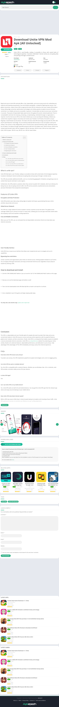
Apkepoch (40, 698)
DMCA (20, 700)
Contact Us (32, 700)
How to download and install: (9, 153)
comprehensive (34, 341)
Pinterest (37, 70)
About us (15, 700)
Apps (19, 37)
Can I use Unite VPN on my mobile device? (15, 163)
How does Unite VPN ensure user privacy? (15, 158)
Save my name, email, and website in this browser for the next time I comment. (20, 552)
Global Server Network (10, 145)
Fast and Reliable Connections (11, 147)
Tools (20, 49)
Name (2, 532)
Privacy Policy (25, 700)
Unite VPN (4, 501)
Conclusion (5, 155)
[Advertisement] (29, 23)
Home (15, 37)
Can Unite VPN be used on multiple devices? (16, 160)
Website (2, 546)
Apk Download (8, 49)
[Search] (55, 7)
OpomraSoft (17, 59)
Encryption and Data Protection (11, 143)
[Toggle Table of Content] (23, 137)
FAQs (4, 157)
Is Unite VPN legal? (11, 162)
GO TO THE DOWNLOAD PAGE (13, 444)
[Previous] (1, 424)
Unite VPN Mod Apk (13, 501)
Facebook (19, 70)
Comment (3, 514)
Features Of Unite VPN (8, 141)
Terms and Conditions (41, 700)
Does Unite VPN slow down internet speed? (16, 165)
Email (2, 539)
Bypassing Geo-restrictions (10, 150)
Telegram (47, 70)
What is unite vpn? (7, 139)
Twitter (27, 70)
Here (13, 459)
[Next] (57, 424)
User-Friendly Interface (10, 148)
